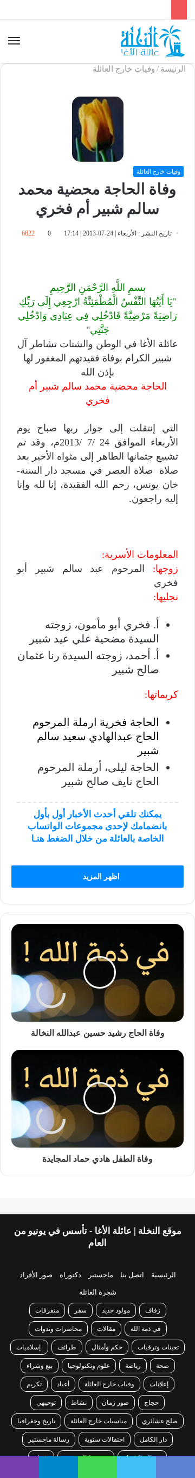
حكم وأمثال (107, 1347)
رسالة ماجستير (48, 1439)
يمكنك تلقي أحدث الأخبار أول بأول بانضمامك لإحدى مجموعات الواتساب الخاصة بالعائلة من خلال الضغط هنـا (97, 826)
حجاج (151, 1402)
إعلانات (159, 1384)
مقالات (106, 1329)
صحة (162, 1365)
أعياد (63, 1384)
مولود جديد (116, 1310)
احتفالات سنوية (104, 1439)
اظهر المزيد (100, 876)
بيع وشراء (40, 1365)
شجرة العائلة (97, 1292)
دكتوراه (70, 1275)
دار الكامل (153, 1439)
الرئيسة (174, 69)
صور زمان (115, 1402)
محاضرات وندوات (58, 1329)
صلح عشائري (160, 1421)
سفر (80, 1310)
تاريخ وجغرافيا (36, 1421)
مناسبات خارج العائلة (98, 1421)
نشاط (79, 1402)
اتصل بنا (132, 1275)
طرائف (66, 1347)
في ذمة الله (146, 1329)
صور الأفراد (36, 1275)
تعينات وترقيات (158, 1347)
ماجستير (100, 1275)
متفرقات (47, 1310)
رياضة (133, 1365)
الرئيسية (163, 1275)
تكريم (34, 1384)
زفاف (152, 1310)
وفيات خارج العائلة (124, 69)
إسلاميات (29, 1347)
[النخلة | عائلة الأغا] (154, 41)
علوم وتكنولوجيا (89, 1365)
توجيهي (46, 1402)
